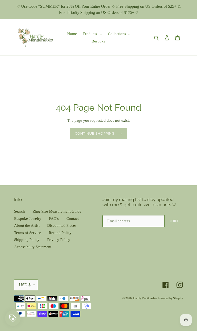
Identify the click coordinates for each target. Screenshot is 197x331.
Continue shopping (95, 133)
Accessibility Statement (32, 247)
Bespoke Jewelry (27, 218)
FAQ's (54, 218)
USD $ (25, 285)
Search (19, 211)
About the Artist (27, 225)
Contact (72, 218)
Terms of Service (27, 233)
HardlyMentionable (145, 298)
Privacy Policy (58, 240)
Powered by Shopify (170, 298)
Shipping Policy (27, 240)
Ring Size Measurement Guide (57, 211)
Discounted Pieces (61, 225)
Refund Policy (60, 233)
